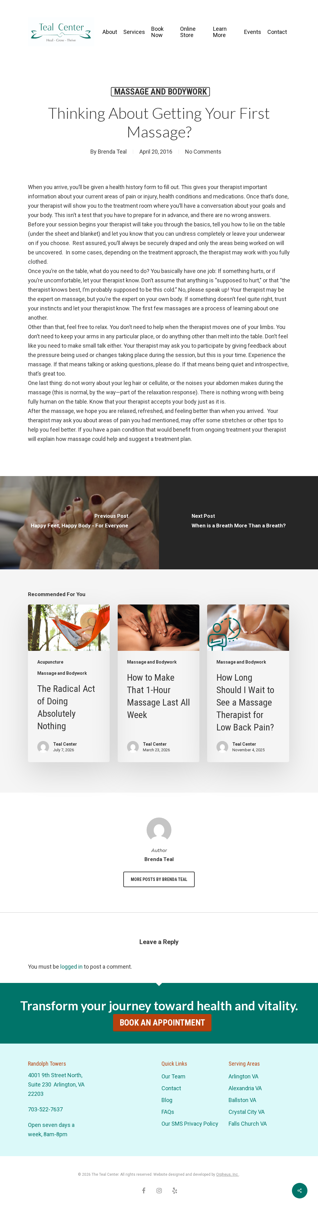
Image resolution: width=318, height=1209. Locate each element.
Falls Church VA (248, 1123)
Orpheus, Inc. (227, 1174)
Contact (171, 1088)
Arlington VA (243, 1076)
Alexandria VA (245, 1088)
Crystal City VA (247, 1112)
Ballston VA (242, 1100)
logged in (71, 966)
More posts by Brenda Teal (159, 879)
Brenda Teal (112, 151)
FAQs (167, 1112)
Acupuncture (50, 662)
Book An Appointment (162, 1023)
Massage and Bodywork (160, 91)
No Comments (203, 151)
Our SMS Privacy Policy (189, 1123)
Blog (166, 1100)
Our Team (173, 1076)
